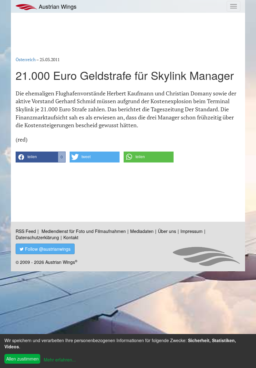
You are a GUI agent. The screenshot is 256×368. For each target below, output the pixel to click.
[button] (41, 157)
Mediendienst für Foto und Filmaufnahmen (84, 231)
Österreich (26, 59)
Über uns (167, 231)
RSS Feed (26, 231)
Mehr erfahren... (60, 359)
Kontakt (70, 237)
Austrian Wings (56, 6)
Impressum (191, 231)
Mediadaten (142, 231)
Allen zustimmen (22, 359)
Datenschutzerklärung (37, 237)
